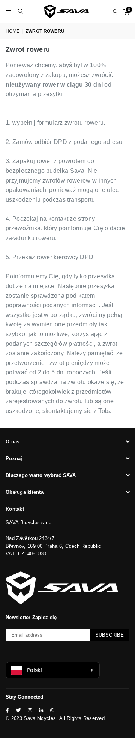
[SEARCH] (21, 11)
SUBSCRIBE (109, 635)
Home (13, 31)
